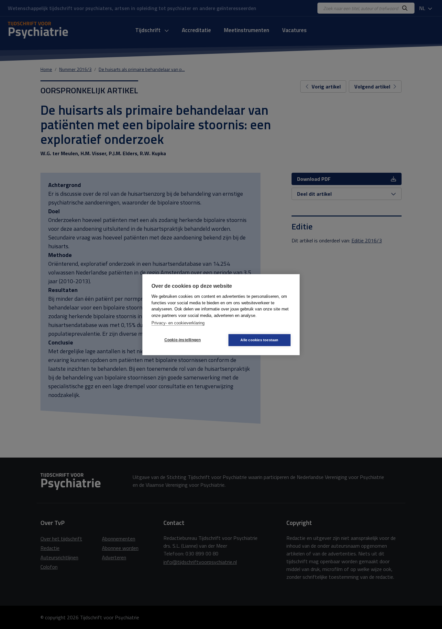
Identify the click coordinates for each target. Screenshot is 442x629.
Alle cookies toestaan (259, 340)
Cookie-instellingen (182, 340)
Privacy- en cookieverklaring (177, 322)
